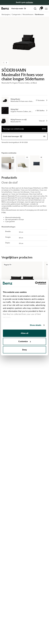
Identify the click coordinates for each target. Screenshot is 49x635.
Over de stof (9, 182)
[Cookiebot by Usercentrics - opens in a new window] (35, 283)
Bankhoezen (39, 14)
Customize (23, 341)
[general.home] (5, 8)
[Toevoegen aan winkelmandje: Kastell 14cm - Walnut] (13, 157)
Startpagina (6, 14)
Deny (24, 349)
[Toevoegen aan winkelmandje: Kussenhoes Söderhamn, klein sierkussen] (41, 157)
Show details (35, 325)
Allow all (24, 333)
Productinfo (9, 177)
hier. (4, 212)
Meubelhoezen (28, 14)
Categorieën (16, 14)
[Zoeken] (35, 8)
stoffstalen (29, 2)
